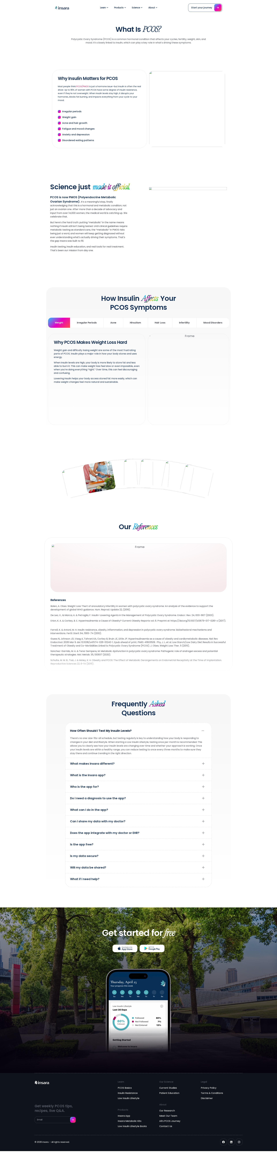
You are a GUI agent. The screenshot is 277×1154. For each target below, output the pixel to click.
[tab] (59, 323)
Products (118, 7)
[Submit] (73, 1120)
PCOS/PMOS (82, 86)
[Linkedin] (231, 1142)
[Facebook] (223, 1142)
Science (136, 7)
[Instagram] (239, 1142)
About (151, 7)
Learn (103, 7)
